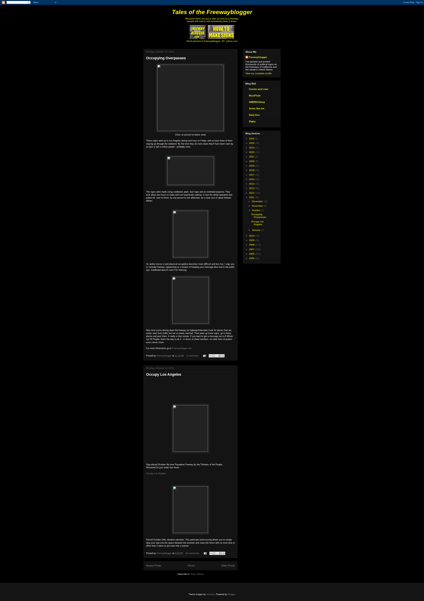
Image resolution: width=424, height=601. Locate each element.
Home (191, 565)
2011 (252, 197)
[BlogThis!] (213, 355)
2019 (252, 165)
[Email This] (210, 355)
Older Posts (228, 565)
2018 (252, 170)
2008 (252, 244)
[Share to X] (216, 355)
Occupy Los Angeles (163, 374)
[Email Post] (204, 355)
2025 (252, 143)
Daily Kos (254, 115)
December (258, 201)
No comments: (193, 553)
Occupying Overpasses (166, 58)
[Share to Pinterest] (223, 355)
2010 (252, 235)
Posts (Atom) (197, 574)
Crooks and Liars (258, 89)
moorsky (210, 594)
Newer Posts (153, 565)
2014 (252, 183)
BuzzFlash (255, 95)
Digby (252, 121)
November (258, 205)
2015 (252, 179)
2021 (252, 156)
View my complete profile (258, 73)
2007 (252, 249)
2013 (252, 188)
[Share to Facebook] (219, 355)
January (256, 230)
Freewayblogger (258, 57)
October (256, 210)
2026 (252, 138)
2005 (252, 258)
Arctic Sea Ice (256, 108)
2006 (252, 253)
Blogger (231, 594)
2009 (252, 240)
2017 (252, 175)
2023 (252, 152)
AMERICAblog (257, 102)
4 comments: (193, 355)
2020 (252, 161)
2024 (252, 147)
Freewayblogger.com (182, 348)
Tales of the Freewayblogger (212, 12)
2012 (252, 193)
